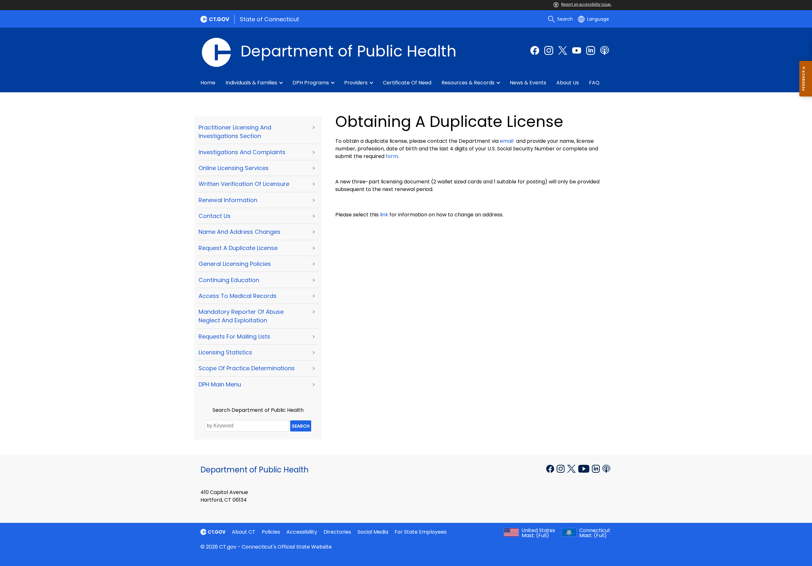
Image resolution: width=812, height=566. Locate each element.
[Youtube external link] (576, 50)
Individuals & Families (251, 82)
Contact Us (215, 216)
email (507, 141)
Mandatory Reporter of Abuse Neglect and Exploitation (241, 316)
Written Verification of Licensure (244, 184)
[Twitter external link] (562, 50)
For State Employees (421, 532)
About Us (567, 82)
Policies (271, 532)
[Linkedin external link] (596, 467)
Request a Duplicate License (238, 248)
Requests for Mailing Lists (234, 336)
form (392, 156)
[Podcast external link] (604, 50)
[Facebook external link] (534, 50)
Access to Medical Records (238, 296)
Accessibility (301, 532)
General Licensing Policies (235, 264)
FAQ (594, 82)
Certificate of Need (407, 82)
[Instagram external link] (548, 50)
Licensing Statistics (225, 352)
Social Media (372, 532)
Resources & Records (468, 82)
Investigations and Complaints (242, 152)
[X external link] (572, 467)
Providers (356, 82)
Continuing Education (229, 280)
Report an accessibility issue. (586, 4)
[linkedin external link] (590, 50)
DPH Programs (310, 82)
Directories (337, 532)
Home (207, 82)
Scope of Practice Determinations (247, 368)
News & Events (528, 82)
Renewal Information (228, 200)
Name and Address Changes (239, 232)
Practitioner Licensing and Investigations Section (235, 131)
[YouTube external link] (584, 467)
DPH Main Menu (220, 384)
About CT (243, 532)
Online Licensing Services (234, 168)
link (384, 214)
